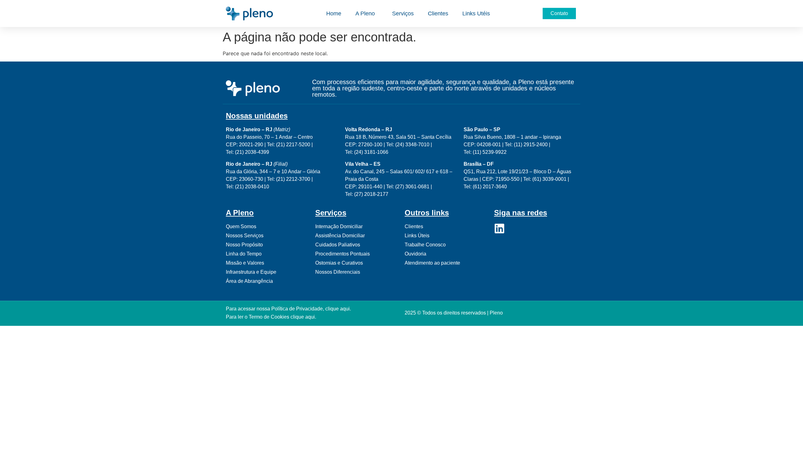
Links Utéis (476, 13)
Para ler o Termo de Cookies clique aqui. (271, 317)
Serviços (403, 13)
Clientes (438, 13)
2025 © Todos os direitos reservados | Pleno (454, 312)
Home (333, 13)
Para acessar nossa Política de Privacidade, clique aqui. (288, 308)
